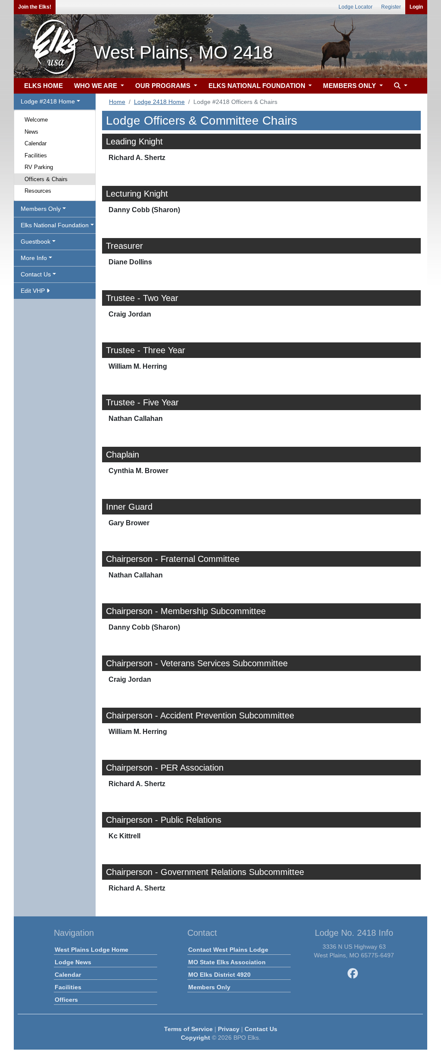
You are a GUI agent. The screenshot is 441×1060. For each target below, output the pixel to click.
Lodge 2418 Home (159, 101)
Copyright (195, 1037)
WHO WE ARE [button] (96, 85)
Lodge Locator (356, 7)
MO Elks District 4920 (219, 974)
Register (391, 7)
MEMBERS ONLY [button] (350, 85)
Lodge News (73, 962)
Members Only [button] (41, 208)
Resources (38, 191)
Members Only (209, 987)
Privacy (228, 1029)
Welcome (36, 119)
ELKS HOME (43, 85)
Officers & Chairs (46, 179)
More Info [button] (34, 257)
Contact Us (261, 1029)
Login (416, 7)
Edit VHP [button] (34, 290)
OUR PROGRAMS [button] (163, 85)
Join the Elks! (34, 7)
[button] (400, 86)
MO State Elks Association (227, 962)
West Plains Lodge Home (91, 949)
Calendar (36, 143)
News (31, 132)
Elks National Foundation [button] (55, 225)
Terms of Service (188, 1029)
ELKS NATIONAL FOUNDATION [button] (257, 85)
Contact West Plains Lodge (228, 949)
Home (117, 101)
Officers (66, 999)
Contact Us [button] (36, 274)
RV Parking (39, 167)
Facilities (36, 155)
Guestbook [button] (35, 241)
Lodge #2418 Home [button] (48, 101)
